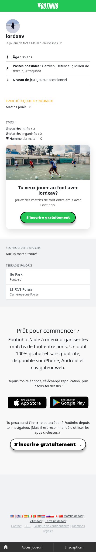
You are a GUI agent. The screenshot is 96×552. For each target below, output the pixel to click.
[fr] (21, 516)
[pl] (52, 516)
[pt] (34, 516)
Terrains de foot (55, 521)
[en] (12, 516)
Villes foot (36, 521)
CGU (27, 526)
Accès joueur (32, 547)
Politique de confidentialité (51, 526)
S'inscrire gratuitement (48, 217)
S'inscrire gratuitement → (48, 444)
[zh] (61, 516)
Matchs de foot (73, 516)
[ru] (48, 516)
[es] (25, 516)
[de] (39, 516)
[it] (30, 516)
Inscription (73, 547)
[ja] (56, 516)
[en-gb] (17, 516)
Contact (16, 526)
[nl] (43, 516)
